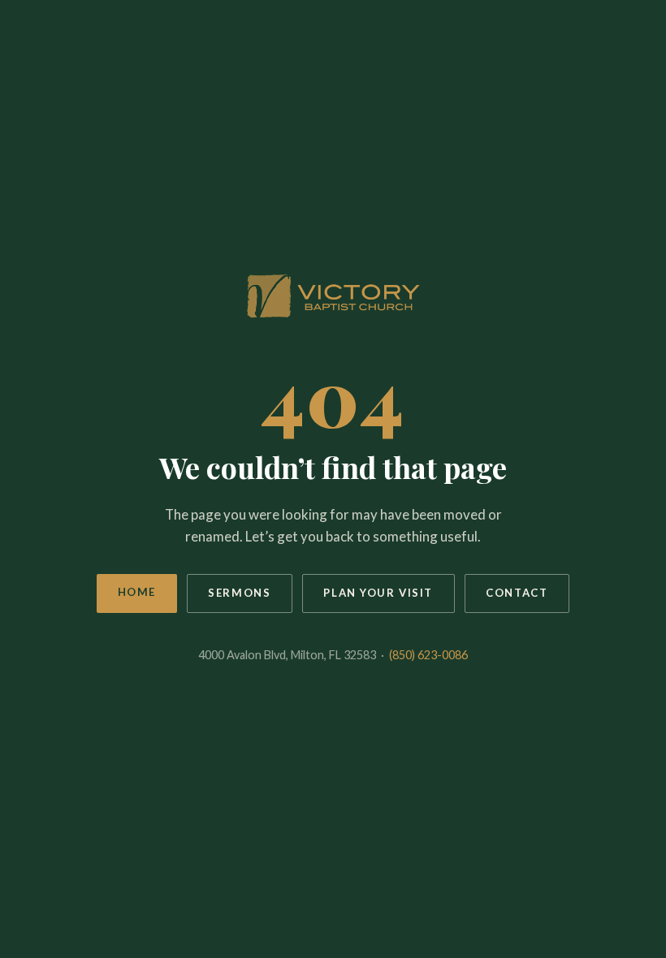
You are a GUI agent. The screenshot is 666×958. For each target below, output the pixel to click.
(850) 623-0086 (428, 655)
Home (137, 591)
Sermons (239, 592)
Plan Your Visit (378, 592)
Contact (516, 592)
